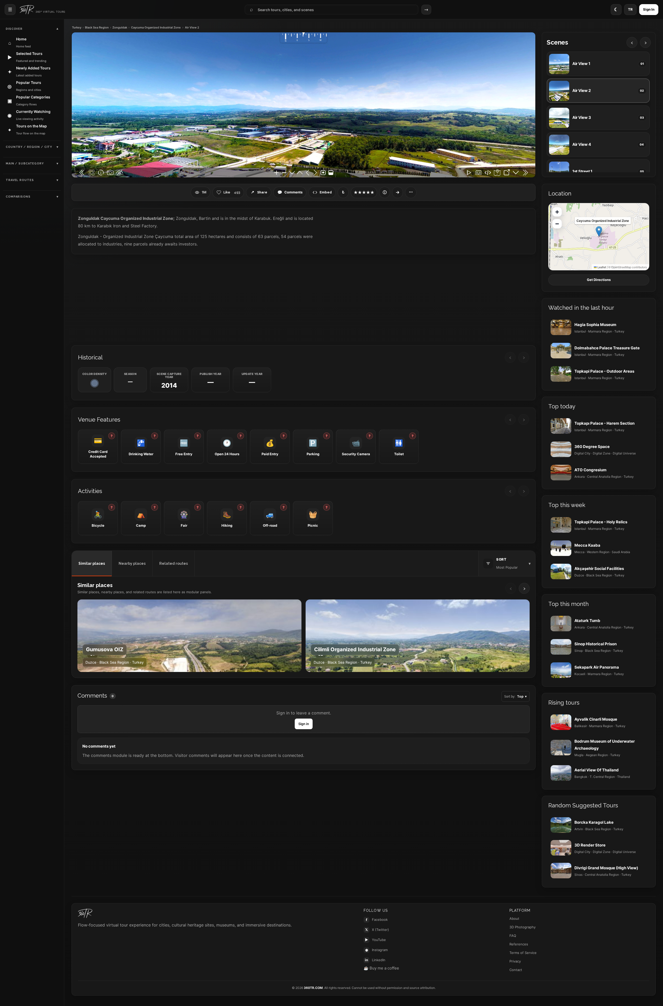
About (514, 918)
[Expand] (397, 192)
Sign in (303, 724)
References (518, 944)
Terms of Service (523, 953)
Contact (515, 970)
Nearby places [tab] (132, 563)
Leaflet (601, 267)
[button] (599, 231)
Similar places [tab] (91, 563)
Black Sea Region (97, 27)
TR (630, 9)
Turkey (76, 27)
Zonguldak (119, 27)
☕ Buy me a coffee (381, 968)
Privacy (515, 961)
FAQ (512, 935)
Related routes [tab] (173, 563)
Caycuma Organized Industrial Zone (156, 27)
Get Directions (599, 280)
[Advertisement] (303, 299)
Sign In (648, 9)
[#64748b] (94, 383)
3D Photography (522, 927)
